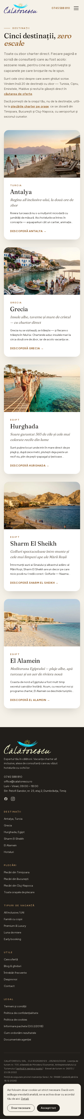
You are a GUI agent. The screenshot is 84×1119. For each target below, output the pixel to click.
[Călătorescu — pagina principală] (21, 8)
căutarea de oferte (18, 94)
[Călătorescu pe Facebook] (6, 799)
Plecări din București (16, 879)
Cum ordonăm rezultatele (20, 1033)
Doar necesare (20, 1108)
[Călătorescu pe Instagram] (13, 799)
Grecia (8, 825)
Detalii (25, 1098)
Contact (9, 986)
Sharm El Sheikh (14, 838)
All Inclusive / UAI (14, 912)
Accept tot (48, 1108)
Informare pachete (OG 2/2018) (23, 1026)
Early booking (12, 939)
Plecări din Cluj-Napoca (18, 885)
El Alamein (10, 845)
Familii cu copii (13, 919)
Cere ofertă (11, 959)
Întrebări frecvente (15, 972)
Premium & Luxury (15, 926)
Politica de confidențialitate (21, 1013)
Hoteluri (9, 852)
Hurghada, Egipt (14, 832)
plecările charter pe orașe (30, 106)
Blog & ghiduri (12, 966)
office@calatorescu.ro (18, 781)
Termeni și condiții (15, 1006)
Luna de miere (12, 932)
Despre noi (10, 979)
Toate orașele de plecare (19, 892)
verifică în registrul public (29, 1068)
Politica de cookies (15, 1019)
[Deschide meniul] (76, 8)
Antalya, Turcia (13, 818)
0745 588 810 (61, 8)
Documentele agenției (17, 1039)
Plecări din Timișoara (16, 872)
